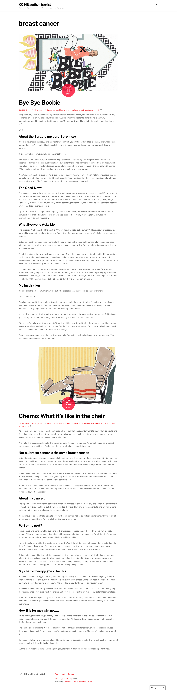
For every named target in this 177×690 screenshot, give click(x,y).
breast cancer (52, 110)
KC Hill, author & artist (64, 679)
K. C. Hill (104, 423)
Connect (71, 674)
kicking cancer (65, 110)
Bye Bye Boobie (39, 102)
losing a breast (78, 110)
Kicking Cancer (38, 110)
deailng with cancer (92, 423)
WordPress (67, 682)
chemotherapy (77, 423)
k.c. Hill (112, 423)
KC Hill (21, 426)
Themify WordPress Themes (82, 682)
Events (63, 674)
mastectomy (90, 110)
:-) (156, 4)
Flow (57, 674)
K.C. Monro (24, 110)
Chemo (68, 423)
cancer (62, 423)
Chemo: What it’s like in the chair (62, 415)
